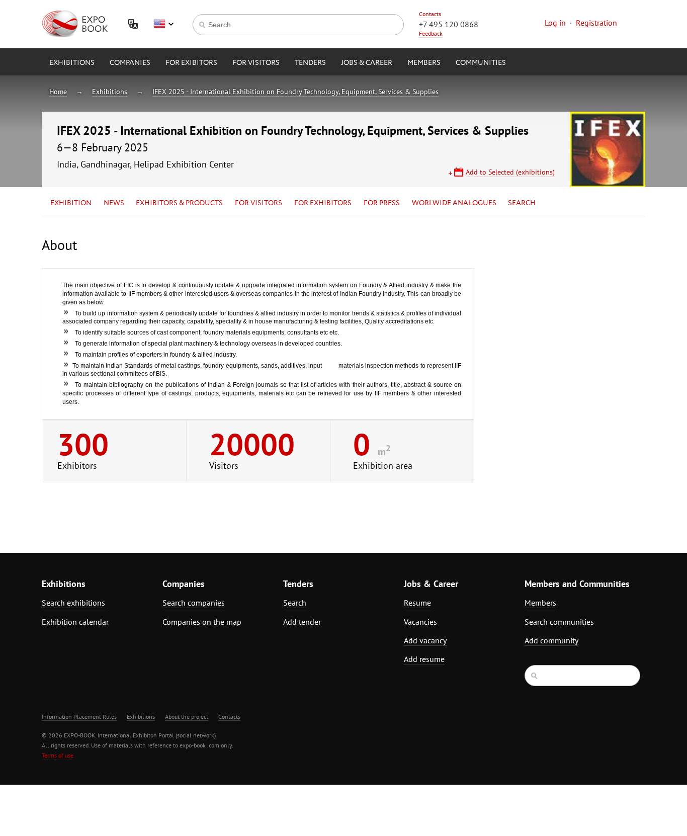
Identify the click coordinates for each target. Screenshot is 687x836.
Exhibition (71, 203)
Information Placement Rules (79, 716)
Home (58, 91)
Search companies (193, 603)
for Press (382, 203)
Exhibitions (72, 63)
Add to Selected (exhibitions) (510, 172)
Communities (481, 63)
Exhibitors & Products (179, 203)
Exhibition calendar (75, 622)
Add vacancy (425, 640)
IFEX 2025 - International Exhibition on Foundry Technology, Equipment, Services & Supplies (295, 91)
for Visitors (256, 63)
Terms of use (57, 755)
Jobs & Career (366, 63)
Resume (417, 603)
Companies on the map (201, 622)
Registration (596, 23)
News (114, 203)
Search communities (559, 622)
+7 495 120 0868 (448, 24)
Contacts (430, 14)
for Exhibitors (323, 203)
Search (522, 203)
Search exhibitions (73, 603)
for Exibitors (191, 63)
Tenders (310, 63)
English (163, 24)
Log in (555, 23)
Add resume (424, 659)
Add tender (302, 622)
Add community (551, 640)
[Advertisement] (557, 325)
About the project (186, 716)
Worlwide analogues (454, 203)
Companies (130, 63)
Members (424, 63)
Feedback (431, 33)
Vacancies (420, 622)
